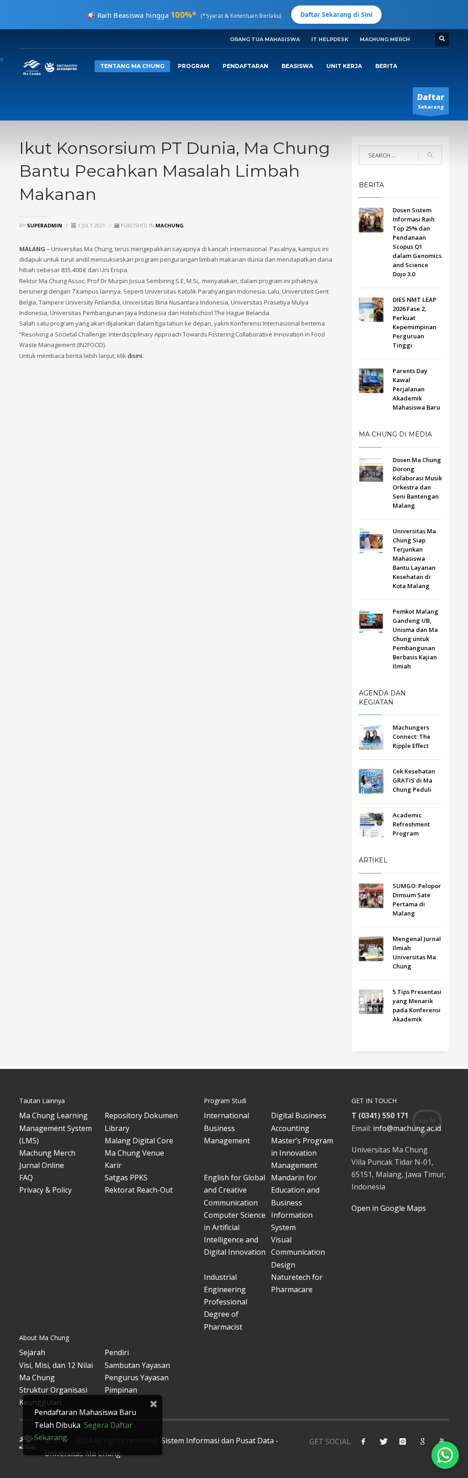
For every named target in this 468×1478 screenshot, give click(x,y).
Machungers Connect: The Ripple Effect (412, 736)
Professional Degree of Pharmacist (225, 1314)
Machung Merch (47, 1153)
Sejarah (32, 1352)
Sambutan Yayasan (137, 1365)
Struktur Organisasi (53, 1390)
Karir (113, 1165)
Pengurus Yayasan (137, 1378)
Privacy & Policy (45, 1190)
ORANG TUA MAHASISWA (265, 39)
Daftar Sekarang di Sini (336, 14)
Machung (169, 225)
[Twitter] (383, 1441)
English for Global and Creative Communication (234, 1190)
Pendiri (117, 1352)
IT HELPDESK (329, 39)
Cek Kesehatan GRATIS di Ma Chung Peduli (414, 780)
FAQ (26, 1178)
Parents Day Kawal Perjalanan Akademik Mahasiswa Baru (416, 389)
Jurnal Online (41, 1165)
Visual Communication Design (298, 1252)
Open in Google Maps (388, 1208)
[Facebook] (363, 1441)
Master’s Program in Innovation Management (302, 1153)
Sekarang (430, 101)
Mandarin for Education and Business (295, 1190)
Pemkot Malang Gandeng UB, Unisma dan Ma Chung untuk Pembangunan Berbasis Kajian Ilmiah (415, 638)
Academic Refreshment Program (411, 824)
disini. (136, 356)
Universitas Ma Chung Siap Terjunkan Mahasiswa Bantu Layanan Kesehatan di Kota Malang (414, 558)
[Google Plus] (422, 1441)
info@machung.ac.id (407, 1128)
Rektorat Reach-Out (139, 1190)
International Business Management (227, 1127)
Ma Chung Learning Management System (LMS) (55, 1127)
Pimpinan (121, 1390)
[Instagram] (403, 1441)
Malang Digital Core (139, 1141)
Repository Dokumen (141, 1115)
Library (117, 1128)
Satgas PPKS (126, 1178)
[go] (430, 155)
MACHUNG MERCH (385, 39)
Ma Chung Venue (134, 1153)
